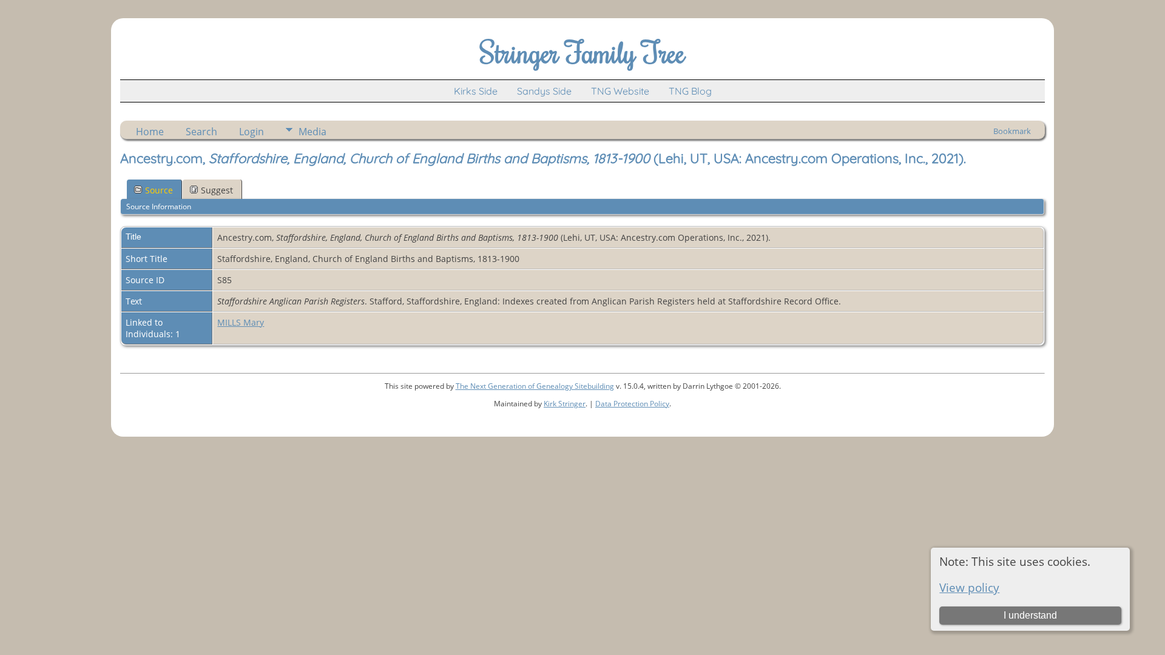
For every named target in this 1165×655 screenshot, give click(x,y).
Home (150, 131)
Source (159, 190)
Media (312, 131)
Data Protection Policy (632, 403)
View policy (969, 587)
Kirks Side (476, 91)
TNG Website (620, 91)
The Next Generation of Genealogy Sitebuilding (535, 386)
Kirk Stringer (565, 403)
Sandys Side (544, 91)
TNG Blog (690, 91)
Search (201, 131)
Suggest (217, 190)
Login (251, 131)
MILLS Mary (240, 322)
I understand (1030, 615)
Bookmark (1012, 131)
